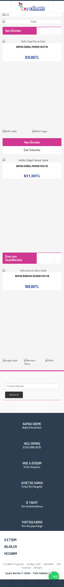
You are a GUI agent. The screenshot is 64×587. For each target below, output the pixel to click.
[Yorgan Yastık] (10, 360)
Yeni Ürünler (32, 142)
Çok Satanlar (32, 150)
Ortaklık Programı (13, 564)
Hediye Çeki (34, 564)
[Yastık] (53, 360)
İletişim (38, 567)
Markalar (49, 564)
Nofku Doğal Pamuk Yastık (32, 47)
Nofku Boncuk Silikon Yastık (32, 276)
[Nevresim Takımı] (32, 362)
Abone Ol (14, 394)
